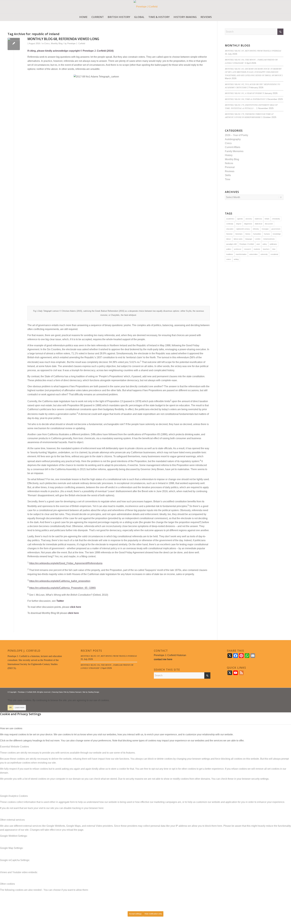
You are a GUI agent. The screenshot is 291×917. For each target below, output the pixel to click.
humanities (257, 234)
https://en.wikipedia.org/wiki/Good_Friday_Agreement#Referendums (65, 563)
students (257, 249)
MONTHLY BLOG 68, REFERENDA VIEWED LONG (63, 39)
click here (75, 607)
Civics (47, 43)
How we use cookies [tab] (11, 728)
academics (230, 219)
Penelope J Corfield (246, 244)
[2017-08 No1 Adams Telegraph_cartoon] (14, 44)
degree (238, 224)
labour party (238, 239)
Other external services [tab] (12, 819)
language (248, 239)
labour (228, 239)
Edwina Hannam (75, 692)
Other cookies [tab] (7, 884)
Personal (230, 167)
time (273, 249)
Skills (228, 175)
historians (238, 234)
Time (227, 179)
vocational (274, 254)
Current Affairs (232, 147)
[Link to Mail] (281, 691)
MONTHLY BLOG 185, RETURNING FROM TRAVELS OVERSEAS (253, 50)
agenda (240, 219)
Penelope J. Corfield (76, 43)
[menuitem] (83, 17)
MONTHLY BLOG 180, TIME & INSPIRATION (245, 99)
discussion (269, 224)
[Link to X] (272, 691)
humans (267, 234)
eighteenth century (243, 229)
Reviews (229, 171)
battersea (258, 219)
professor (237, 249)
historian (229, 234)
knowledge (277, 234)
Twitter (60, 601)
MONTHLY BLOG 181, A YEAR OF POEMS (243, 93)
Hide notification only (153, 914)
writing (236, 259)
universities (253, 254)
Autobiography (233, 139)
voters (228, 259)
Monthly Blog (56, 43)
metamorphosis (269, 239)
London (257, 239)
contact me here (163, 659)
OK (10, 707)
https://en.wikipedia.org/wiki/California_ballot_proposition (59, 581)
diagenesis (248, 224)
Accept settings (135, 914)
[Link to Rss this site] (276, 691)
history (247, 234)
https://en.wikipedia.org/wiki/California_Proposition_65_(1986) (62, 588)
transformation (241, 254)
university (264, 254)
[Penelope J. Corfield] (145, 6)
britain (267, 219)
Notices (229, 163)
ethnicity (256, 229)
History (228, 155)
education (229, 229)
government (275, 229)
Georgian (265, 229)
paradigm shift (231, 244)
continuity (229, 224)
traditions (229, 254)
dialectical (258, 224)
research (247, 249)
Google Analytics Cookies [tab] (14, 796)
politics (228, 249)
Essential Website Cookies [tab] (14, 746)
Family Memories (234, 151)
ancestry (249, 219)
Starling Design (93, 692)
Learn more (19, 707)
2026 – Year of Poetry (236, 135)
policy (265, 244)
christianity (276, 219)
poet (258, 244)
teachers (266, 249)
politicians (273, 244)
